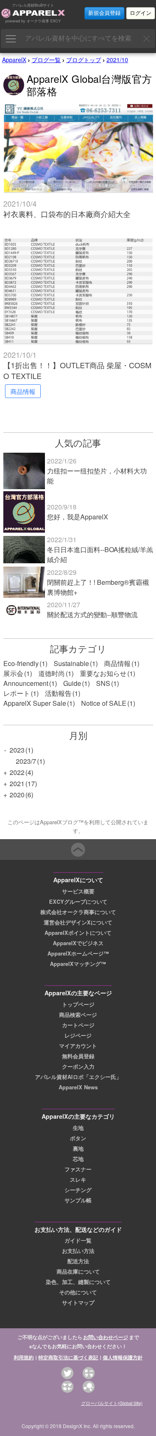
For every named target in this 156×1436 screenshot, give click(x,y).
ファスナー (78, 1169)
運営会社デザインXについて (78, 922)
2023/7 (26, 761)
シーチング (78, 1190)
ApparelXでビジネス (78, 943)
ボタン (78, 1138)
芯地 (78, 1159)
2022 (17, 772)
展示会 (13, 673)
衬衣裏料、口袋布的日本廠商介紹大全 (67, 213)
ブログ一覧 (46, 60)
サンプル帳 (78, 1200)
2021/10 (117, 60)
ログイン (140, 13)
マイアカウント (78, 1046)
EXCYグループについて (78, 901)
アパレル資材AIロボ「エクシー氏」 (78, 1077)
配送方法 (78, 1261)
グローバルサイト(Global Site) (112, 1403)
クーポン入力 (78, 1066)
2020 (17, 794)
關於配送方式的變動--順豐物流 (92, 614)
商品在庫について (78, 1271)
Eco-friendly (21, 663)
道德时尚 (51, 673)
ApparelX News (78, 1087)
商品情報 (117, 663)
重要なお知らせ (103, 673)
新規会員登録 (104, 13)
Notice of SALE (103, 703)
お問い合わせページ (105, 1337)
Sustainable (71, 663)
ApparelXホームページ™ (78, 953)
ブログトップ (83, 60)
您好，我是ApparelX (77, 516)
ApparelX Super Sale (34, 703)
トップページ (78, 1004)
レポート (16, 693)
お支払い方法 (78, 1251)
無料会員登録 (78, 1056)
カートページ (78, 1025)
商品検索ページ (78, 1014)
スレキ (78, 1179)
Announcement (25, 683)
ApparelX (14, 60)
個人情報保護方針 (123, 1357)
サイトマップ (78, 1302)
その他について (78, 1292)
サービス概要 (78, 891)
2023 (17, 750)
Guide (72, 683)
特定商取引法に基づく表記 (68, 1357)
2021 (17, 783)
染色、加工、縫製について (78, 1282)
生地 (78, 1128)
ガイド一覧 (78, 1240)
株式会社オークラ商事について (78, 912)
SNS (103, 683)
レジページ (78, 1035)
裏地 (78, 1148)
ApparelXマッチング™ (78, 964)
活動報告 (58, 693)
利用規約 (24, 1357)
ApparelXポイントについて (78, 932)
